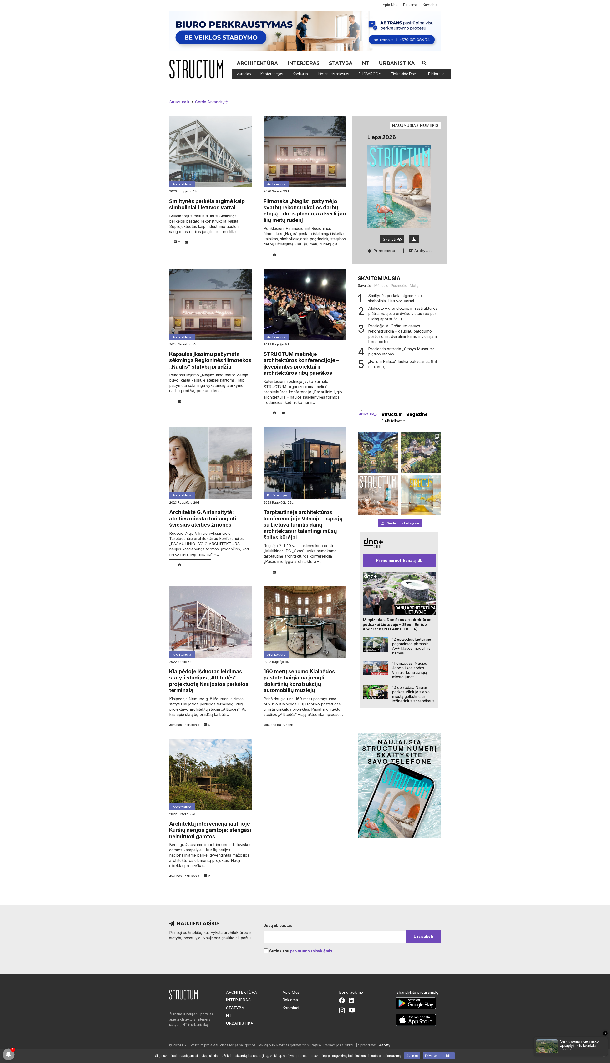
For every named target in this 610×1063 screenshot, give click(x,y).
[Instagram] (342, 1010)
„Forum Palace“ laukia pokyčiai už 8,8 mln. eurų (402, 364)
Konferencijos (277, 495)
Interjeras (238, 1000)
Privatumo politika (438, 1056)
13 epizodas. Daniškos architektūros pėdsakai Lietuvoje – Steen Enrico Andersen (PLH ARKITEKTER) (397, 624)
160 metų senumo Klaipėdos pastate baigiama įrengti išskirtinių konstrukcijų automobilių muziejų (299, 680)
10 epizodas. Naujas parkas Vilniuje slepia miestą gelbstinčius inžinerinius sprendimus (413, 694)
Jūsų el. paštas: (279, 925)
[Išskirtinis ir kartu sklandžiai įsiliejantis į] (421, 452)
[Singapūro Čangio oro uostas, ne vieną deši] (378, 452)
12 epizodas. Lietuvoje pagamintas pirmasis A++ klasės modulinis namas (411, 646)
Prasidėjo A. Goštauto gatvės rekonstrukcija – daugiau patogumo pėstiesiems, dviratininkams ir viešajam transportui (402, 334)
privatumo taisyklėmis (311, 950)
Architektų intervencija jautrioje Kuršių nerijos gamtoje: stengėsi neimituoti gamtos (210, 830)
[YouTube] (352, 1010)
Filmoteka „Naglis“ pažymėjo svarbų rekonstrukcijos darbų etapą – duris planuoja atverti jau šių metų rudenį (305, 210)
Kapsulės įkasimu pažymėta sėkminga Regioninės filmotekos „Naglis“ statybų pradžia (210, 360)
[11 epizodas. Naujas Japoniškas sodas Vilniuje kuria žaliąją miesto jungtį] (375, 668)
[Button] (414, 239)
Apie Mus (291, 992)
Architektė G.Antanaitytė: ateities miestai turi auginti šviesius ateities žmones (202, 518)
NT (229, 1015)
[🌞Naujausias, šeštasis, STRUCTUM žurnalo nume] (421, 495)
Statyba (235, 1007)
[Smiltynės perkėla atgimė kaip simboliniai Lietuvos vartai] (210, 151)
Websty (384, 1045)
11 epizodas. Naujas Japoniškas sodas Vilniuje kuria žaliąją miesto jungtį (409, 670)
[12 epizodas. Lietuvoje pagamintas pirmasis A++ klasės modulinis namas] (375, 644)
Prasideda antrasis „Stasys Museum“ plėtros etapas (401, 351)
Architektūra (182, 184)
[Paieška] (424, 63)
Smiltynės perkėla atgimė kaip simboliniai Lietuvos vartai (207, 204)
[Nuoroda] (198, 69)
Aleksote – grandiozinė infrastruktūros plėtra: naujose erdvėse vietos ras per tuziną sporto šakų (402, 313)
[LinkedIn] (351, 1000)
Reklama (290, 1000)
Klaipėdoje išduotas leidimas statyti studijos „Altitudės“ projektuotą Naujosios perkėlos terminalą (208, 680)
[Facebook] (342, 1000)
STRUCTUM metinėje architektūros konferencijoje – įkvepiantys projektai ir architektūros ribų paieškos (301, 363)
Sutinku (412, 1056)
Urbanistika (239, 1023)
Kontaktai (290, 1007)
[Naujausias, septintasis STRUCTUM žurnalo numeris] (378, 495)
